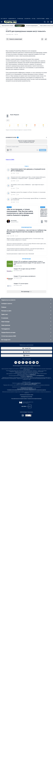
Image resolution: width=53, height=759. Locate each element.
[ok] (23, 362)
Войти (11, 150)
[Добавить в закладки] (42, 39)
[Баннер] (20, 25)
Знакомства (27, 18)
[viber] (26, 362)
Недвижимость (12, 18)
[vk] (19, 362)
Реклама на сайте (6, 310)
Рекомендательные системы (26, 396)
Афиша (47, 18)
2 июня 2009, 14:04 (9, 34)
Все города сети (5, 339)
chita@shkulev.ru (32, 374)
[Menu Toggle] (1, 22)
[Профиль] (51, 22)
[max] (30, 362)
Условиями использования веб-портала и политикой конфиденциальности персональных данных (26, 389)
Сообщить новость (6, 303)
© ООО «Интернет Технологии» (26, 412)
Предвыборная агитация (8, 332)
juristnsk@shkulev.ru (40, 375)
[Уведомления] (48, 22)
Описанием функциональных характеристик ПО (26, 388)
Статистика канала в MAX (8, 336)
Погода (33, 18)
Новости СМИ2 (10, 159)
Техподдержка (5, 329)
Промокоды (20, 18)
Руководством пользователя (26, 387)
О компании (4, 318)
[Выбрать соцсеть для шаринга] (45, 39)
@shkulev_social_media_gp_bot (30, 384)
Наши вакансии (5, 325)
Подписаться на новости (8, 300)
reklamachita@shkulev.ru (36, 383)
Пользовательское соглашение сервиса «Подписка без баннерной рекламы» (26, 398)
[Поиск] (44, 22)
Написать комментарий (15, 39)
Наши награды (5, 321)
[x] (33, 362)
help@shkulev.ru (29, 376)
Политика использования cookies (26, 394)
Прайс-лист (4, 314)
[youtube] (37, 362)
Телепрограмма (41, 18)
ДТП (8, 120)
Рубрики (3, 307)
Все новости (4, 18)
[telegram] (15, 362)
